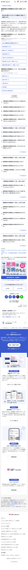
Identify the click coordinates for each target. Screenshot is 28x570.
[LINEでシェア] (21, 296)
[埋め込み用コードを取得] (14, 296)
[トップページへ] (14, 515)
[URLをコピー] (6, 296)
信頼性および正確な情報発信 (12, 503)
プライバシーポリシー (9, 38)
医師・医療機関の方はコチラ (14, 348)
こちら (12, 506)
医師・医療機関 (14, 502)
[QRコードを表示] (10, 296)
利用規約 (2, 38)
